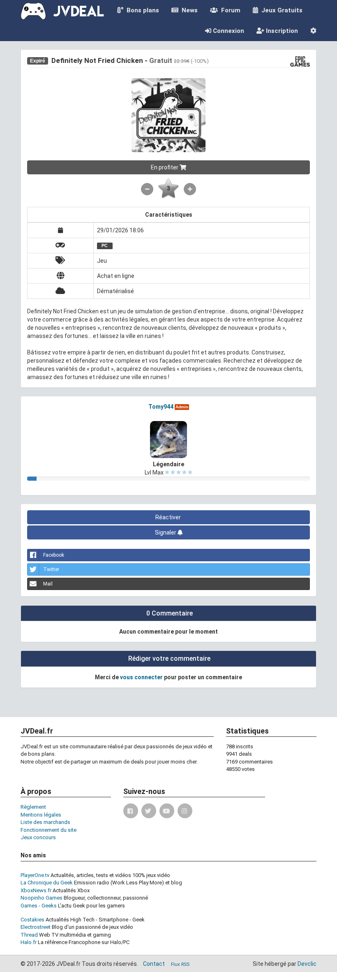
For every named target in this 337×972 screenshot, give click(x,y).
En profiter (165, 167)
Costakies (32, 919)
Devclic (307, 963)
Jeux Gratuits (280, 10)
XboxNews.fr (36, 890)
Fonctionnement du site (48, 830)
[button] (313, 31)
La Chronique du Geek (47, 882)
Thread (29, 935)
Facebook (53, 555)
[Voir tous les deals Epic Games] (300, 61)
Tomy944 (160, 406)
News (188, 10)
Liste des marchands (45, 822)
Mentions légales (41, 815)
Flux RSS (180, 964)
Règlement (33, 807)
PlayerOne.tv (35, 875)
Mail (48, 584)
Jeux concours (38, 837)
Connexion (227, 31)
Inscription (281, 31)
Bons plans (141, 10)
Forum (229, 10)
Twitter (51, 569)
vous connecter (141, 677)
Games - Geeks (39, 906)
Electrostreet (36, 927)
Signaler (166, 532)
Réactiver (168, 517)
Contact (154, 963)
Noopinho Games (41, 898)
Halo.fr (29, 942)
